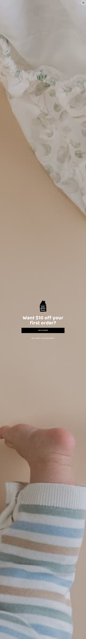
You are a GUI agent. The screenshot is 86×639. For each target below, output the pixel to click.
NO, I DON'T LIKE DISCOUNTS (43, 338)
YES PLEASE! (43, 330)
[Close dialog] (83, 3)
